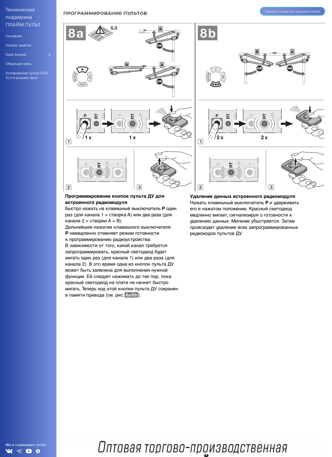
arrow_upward (322, 447)
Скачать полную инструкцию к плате (292, 11)
